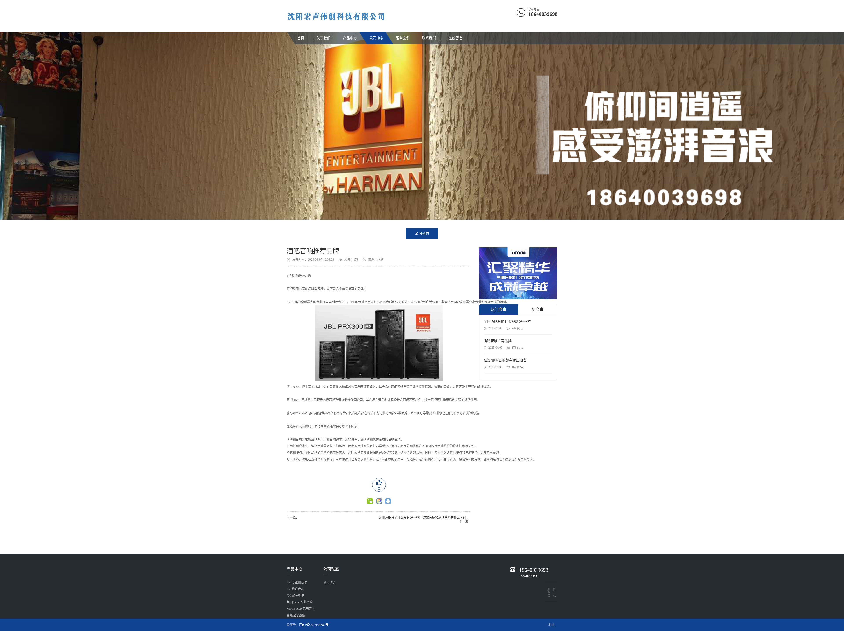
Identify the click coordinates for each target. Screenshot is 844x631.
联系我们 (429, 38)
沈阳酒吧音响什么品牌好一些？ (400, 517)
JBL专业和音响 (297, 582)
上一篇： (293, 517)
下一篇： (465, 521)
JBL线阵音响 (295, 589)
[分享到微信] (370, 501)
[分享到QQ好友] (379, 501)
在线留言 (455, 38)
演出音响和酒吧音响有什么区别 (444, 517)
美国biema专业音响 (300, 602)
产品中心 (350, 38)
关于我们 (323, 38)
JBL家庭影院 (295, 595)
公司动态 (376, 38)
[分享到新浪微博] (388, 501)
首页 (300, 38)
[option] (422, 121)
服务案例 (403, 38)
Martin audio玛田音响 (301, 608)
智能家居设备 (296, 615)
